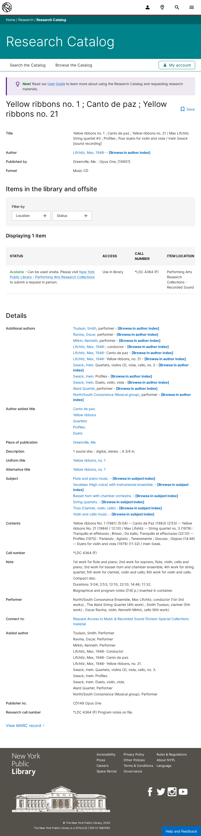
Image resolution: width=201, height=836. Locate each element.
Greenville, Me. (85, 442)
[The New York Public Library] (7, 7)
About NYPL (166, 760)
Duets (77, 433)
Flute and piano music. (91, 478)
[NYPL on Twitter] (161, 791)
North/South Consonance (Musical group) (106, 394)
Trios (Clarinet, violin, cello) (94, 508)
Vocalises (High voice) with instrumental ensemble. (113, 484)
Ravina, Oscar (84, 334)
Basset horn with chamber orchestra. (102, 496)
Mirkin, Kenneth (85, 340)
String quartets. (85, 502)
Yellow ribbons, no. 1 (89, 460)
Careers (103, 766)
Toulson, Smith (84, 328)
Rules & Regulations (172, 754)
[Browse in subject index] (134, 478)
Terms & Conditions (138, 766)
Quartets (80, 421)
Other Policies (134, 760)
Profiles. (79, 427)
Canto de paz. (84, 409)
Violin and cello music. (90, 514)
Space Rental (106, 771)
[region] (100, 270)
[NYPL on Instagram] (172, 791)
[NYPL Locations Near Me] (162, 7)
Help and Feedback (181, 831)
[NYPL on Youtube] (183, 791)
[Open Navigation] (191, 7)
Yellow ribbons (84, 415)
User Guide (56, 84)
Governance (133, 771)
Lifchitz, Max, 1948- (89, 152)
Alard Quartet (84, 388)
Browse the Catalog (73, 65)
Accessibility (106, 754)
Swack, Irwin (83, 365)
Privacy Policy (134, 754)
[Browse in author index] (130, 152)
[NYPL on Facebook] (150, 791)
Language (164, 766)
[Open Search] (177, 7)
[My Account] (147, 7)
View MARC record (23, 725)
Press (101, 760)
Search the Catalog (28, 65)
